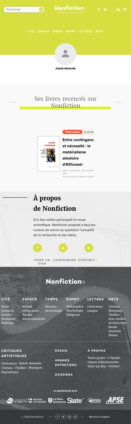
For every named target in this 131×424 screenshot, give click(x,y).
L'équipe (114, 358)
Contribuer (64, 260)
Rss (118, 9)
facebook (98, 9)
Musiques (115, 310)
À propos (97, 350)
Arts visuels (116, 319)
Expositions (9, 372)
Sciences (7, 310)
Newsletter (125, 9)
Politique (7, 323)
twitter (105, 9)
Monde (27, 306)
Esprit (71, 31)
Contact (87, 260)
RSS (69, 416)
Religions (73, 315)
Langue (92, 310)
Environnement (34, 319)
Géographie (31, 310)
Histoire (51, 306)
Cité (31, 31)
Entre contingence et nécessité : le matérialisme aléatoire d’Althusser (79, 152)
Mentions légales (99, 417)
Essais (61, 350)
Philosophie (72, 132)
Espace (43, 31)
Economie (8, 319)
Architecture (117, 323)
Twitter (63, 416)
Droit (5, 306)
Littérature (95, 306)
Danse (112, 335)
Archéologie (53, 310)
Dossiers (64, 374)
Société (6, 315)
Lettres (85, 31)
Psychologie (74, 310)
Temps (57, 31)
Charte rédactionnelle (103, 362)
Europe (28, 315)
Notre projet (96, 358)
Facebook (57, 416)
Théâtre (114, 315)
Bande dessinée (30, 363)
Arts (99, 31)
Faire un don (42, 261)
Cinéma (113, 306)
